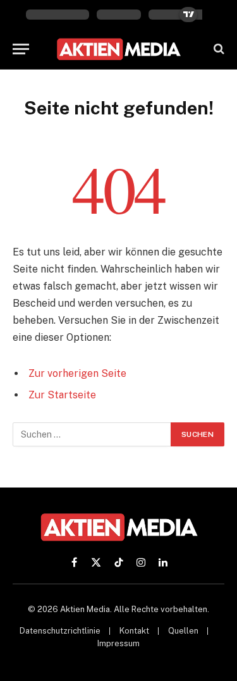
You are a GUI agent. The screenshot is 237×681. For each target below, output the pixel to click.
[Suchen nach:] (92, 434)
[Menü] (21, 49)
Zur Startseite (62, 395)
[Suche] (217, 49)
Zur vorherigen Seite (77, 373)
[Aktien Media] (118, 49)
